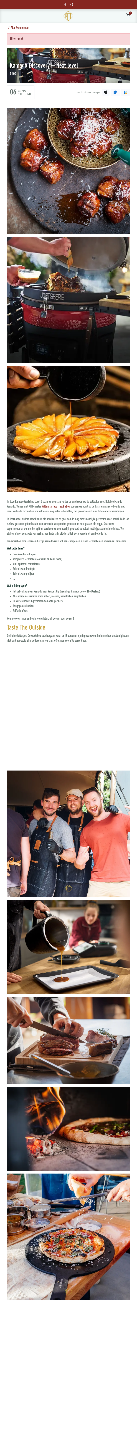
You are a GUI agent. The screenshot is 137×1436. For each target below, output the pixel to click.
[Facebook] (65, 4)
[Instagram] (71, 4)
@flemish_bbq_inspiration (56, 506)
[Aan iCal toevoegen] (106, 92)
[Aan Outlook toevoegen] (115, 92)
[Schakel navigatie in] (9, 16)
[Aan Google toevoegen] (125, 92)
